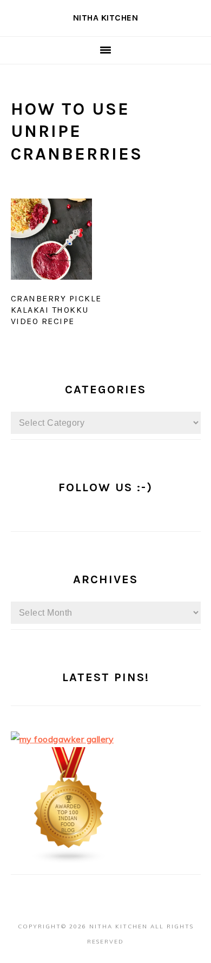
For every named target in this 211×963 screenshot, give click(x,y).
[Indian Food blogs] (69, 860)
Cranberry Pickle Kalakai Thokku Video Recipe (56, 309)
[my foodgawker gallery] (62, 739)
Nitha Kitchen (106, 17)
